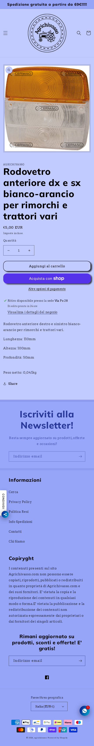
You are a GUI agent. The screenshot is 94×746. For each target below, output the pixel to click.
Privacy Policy (20, 502)
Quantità (9, 240)
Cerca (13, 492)
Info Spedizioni (20, 522)
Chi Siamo (17, 541)
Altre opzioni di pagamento (47, 289)
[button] (5, 33)
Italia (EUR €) (45, 706)
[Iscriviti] (80, 456)
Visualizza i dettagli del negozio (32, 312)
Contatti (15, 531)
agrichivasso (40, 738)
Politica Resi (19, 511)
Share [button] (13, 383)
